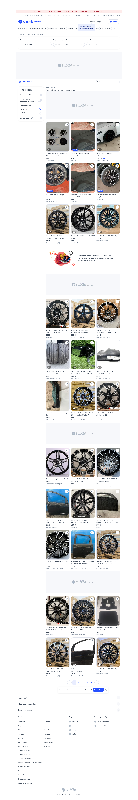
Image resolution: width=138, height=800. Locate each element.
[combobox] (35, 44)
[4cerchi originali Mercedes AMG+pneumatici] (108, 141)
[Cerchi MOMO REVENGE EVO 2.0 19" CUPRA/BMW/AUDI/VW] (83, 401)
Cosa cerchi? (24, 40)
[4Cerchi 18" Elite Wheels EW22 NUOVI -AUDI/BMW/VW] (108, 549)
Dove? (88, 40)
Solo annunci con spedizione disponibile (28, 100)
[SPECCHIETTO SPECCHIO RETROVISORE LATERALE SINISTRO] (108, 360)
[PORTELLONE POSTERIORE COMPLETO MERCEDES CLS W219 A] (108, 508)
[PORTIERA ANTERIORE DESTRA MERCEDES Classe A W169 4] (58, 508)
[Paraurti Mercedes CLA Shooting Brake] (58, 401)
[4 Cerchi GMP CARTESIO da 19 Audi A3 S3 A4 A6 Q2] (108, 401)
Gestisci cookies (23, 746)
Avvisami (99, 690)
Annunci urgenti (25, 118)
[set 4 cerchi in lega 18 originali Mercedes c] (58, 183)
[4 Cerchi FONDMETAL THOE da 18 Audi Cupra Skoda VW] (58, 318)
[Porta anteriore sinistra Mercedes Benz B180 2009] (83, 657)
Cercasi (23, 113)
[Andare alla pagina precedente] (69, 682)
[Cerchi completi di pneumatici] (108, 183)
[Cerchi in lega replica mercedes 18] (58, 467)
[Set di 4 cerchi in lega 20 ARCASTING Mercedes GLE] (83, 508)
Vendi (115, 21)
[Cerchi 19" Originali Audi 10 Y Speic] (108, 224)
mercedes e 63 (105, 28)
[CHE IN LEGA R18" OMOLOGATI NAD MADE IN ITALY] (108, 467)
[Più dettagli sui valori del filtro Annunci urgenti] (32, 118)
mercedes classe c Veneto (37, 28)
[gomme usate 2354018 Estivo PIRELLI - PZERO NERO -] (58, 360)
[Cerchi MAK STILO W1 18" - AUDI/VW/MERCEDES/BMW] (58, 224)
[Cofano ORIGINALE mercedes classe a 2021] (83, 141)
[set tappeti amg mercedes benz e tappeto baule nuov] (108, 616)
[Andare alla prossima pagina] (96, 682)
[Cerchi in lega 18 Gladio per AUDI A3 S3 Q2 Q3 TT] (83, 224)
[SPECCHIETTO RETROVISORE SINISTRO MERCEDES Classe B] (83, 360)
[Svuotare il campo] (49, 44)
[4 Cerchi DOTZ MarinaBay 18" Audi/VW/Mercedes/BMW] (83, 318)
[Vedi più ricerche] (118, 28)
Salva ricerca (27, 82)
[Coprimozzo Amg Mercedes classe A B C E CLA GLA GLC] (58, 141)
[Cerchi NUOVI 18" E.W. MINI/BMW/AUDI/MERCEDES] (108, 318)
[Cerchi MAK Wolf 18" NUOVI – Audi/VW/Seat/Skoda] (58, 657)
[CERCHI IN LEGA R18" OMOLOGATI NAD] (58, 549)
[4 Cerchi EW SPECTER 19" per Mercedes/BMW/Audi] (83, 616)
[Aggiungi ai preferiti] (67, 124)
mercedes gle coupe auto (76, 28)
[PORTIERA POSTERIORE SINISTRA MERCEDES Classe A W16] (83, 549)
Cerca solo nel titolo (27, 95)
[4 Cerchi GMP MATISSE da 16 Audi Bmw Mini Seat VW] (83, 467)
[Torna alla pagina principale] (30, 22)
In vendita (24, 109)
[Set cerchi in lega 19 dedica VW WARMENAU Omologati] (58, 616)
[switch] (40, 95)
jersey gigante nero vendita (57, 28)
